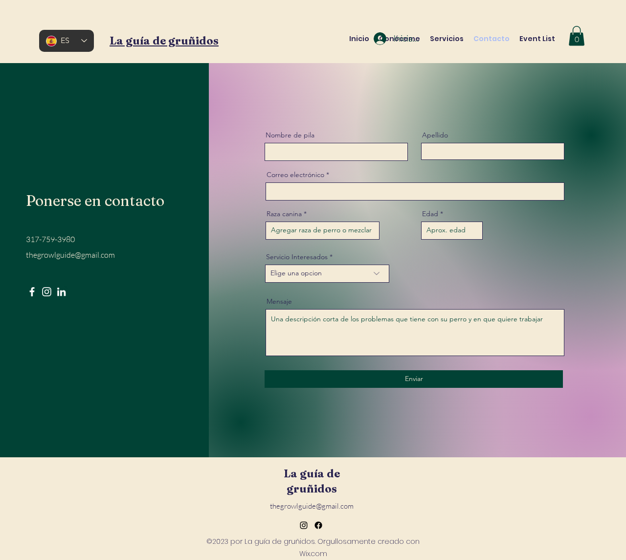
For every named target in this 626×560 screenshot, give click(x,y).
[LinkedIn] (61, 292)
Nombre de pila (290, 135)
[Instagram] (47, 292)
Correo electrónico (295, 174)
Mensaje (279, 301)
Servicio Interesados (297, 256)
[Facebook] (32, 292)
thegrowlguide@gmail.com (70, 255)
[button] (576, 36)
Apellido (435, 135)
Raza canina (284, 213)
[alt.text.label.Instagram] (304, 525)
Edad (430, 213)
